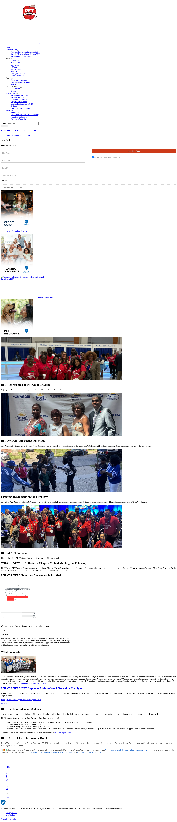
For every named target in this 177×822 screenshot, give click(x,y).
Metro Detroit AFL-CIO (20, 76)
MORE (4, 704)
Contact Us (15, 61)
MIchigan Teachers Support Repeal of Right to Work (21, 700)
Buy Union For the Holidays (40, 752)
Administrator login (8, 819)
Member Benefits (17, 97)
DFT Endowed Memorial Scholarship (25, 115)
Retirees (14, 106)
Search (3, 123)
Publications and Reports (20, 82)
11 (7, 782)
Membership (10, 93)
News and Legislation (19, 80)
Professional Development (21, 108)
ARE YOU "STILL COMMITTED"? (19, 130)
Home (8, 48)
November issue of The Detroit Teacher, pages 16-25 (126, 750)
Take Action (15, 89)
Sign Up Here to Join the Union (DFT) (25, 52)
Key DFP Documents (19, 102)
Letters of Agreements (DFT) (22, 104)
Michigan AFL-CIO (18, 74)
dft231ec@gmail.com (62, 733)
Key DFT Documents (19, 100)
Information (15, 113)
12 (7, 784)
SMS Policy (10, 815)
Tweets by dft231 (7, 279)
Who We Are (16, 63)
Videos (13, 84)
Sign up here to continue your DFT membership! (19, 135)
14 (7, 789)
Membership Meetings (19, 95)
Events (13, 91)
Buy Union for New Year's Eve (89, 752)
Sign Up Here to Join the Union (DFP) (25, 54)
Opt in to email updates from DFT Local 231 (107, 157)
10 (7, 780)
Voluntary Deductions (19, 117)
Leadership (15, 65)
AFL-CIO (14, 71)
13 (7, 786)
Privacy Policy (11, 813)
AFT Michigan (16, 69)
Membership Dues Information (22, 56)
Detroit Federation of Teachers (17, 231)
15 (7, 791)
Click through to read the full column (32, 683)
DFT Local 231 (19, 187)
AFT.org (14, 67)
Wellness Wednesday (19, 119)
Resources (10, 110)
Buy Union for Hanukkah (62, 752)
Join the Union (11, 50)
